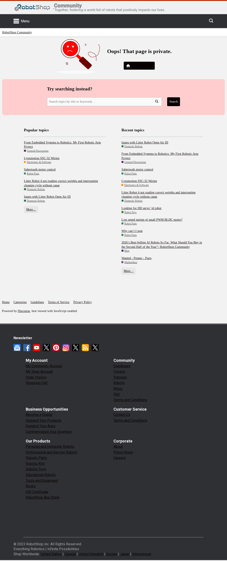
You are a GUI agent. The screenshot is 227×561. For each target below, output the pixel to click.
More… (31, 209)
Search (173, 101)
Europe (111, 554)
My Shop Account (39, 372)
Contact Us (122, 415)
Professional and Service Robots (51, 452)
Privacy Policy (82, 302)
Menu (25, 21)
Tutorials (120, 377)
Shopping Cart (36, 383)
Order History (36, 377)
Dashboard (122, 366)
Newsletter (17, 347)
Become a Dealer (39, 415)
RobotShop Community (17, 32)
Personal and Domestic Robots (50, 446)
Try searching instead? (69, 89)
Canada (70, 554)
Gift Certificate (37, 492)
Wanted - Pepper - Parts (136, 258)
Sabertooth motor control (40, 169)
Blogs (118, 389)
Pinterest (56, 347)
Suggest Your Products (43, 420)
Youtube (36, 347)
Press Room (123, 452)
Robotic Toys (36, 469)
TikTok (95, 347)
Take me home (141, 65)
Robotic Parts (36, 458)
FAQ (117, 394)
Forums (119, 372)
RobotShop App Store (42, 497)
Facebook (26, 347)
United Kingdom (91, 554)
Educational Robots (41, 475)
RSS (85, 347)
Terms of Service (58, 302)
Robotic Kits (35, 463)
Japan (124, 554)
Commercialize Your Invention (49, 432)
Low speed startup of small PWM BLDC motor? (151, 219)
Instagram (65, 347)
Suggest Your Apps (40, 426)
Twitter (46, 347)
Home (6, 302)
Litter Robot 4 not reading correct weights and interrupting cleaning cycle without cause (61, 183)
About (118, 446)
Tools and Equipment (42, 481)
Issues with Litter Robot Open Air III (47, 196)
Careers (120, 458)
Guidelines (37, 302)
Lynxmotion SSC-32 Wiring (41, 158)
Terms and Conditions (130, 400)
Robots (119, 383)
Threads (75, 347)
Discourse (24, 311)
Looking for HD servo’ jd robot (141, 208)
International (141, 554)
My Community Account (44, 366)
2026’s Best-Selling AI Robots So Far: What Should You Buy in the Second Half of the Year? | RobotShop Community (161, 245)
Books (31, 486)
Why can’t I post (132, 231)
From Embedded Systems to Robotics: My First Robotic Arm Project (62, 145)
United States (51, 554)
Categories (20, 302)
